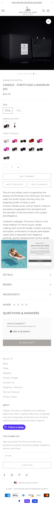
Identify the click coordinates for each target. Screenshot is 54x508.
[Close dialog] (51, 241)
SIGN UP (40, 260)
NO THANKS (40, 264)
